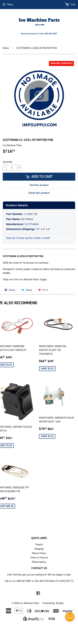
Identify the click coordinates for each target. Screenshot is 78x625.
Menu (10, 4)
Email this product (39, 193)
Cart (72, 4)
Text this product (39, 185)
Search (39, 544)
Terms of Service (39, 557)
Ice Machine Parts (29, 603)
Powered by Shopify (53, 603)
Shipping (39, 548)
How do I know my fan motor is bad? (28, 238)
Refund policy (39, 562)
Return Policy (39, 553)
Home (6, 48)
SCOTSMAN (32, 224)
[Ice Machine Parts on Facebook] (38, 593)
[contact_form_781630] (69, 616)
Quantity (7, 161)
